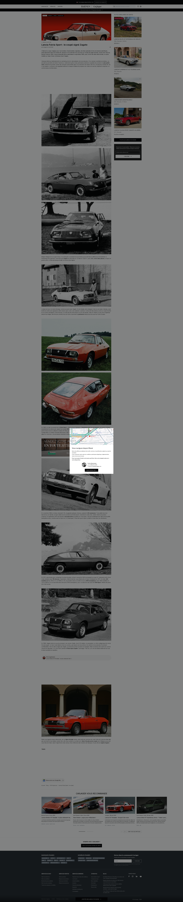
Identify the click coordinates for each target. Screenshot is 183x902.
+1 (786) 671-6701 (93, 464)
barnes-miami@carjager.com (95, 466)
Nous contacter (90, 470)
